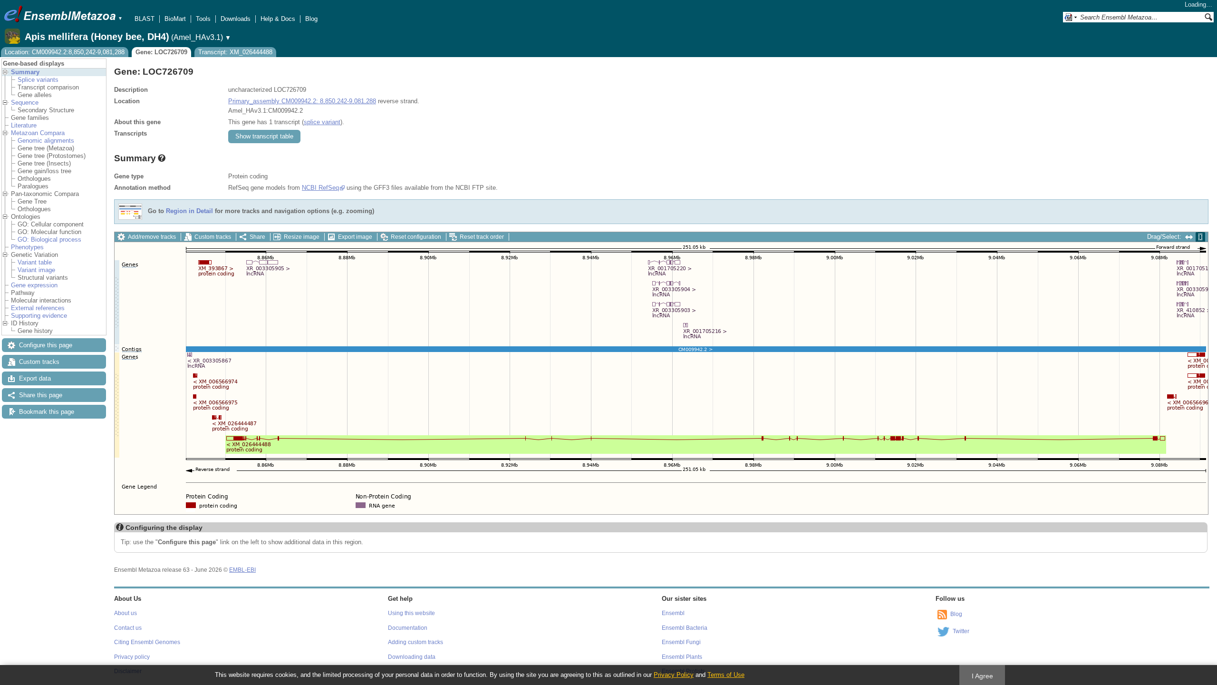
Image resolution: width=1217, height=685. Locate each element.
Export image (355, 237)
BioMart (175, 18)
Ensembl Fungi (681, 642)
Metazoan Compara (38, 133)
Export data (35, 378)
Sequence (25, 102)
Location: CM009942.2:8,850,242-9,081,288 (65, 52)
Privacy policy (132, 657)
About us (125, 613)
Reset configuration (416, 237)
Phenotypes (27, 247)
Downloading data (411, 657)
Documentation (407, 628)
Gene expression (34, 285)
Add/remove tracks (152, 237)
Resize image (301, 237)
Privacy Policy (674, 674)
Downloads (236, 18)
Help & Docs (278, 18)
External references (38, 308)
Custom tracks (39, 361)
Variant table (35, 262)
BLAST (145, 18)
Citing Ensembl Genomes (147, 642)
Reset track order (482, 237)
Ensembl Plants (682, 657)
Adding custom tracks (415, 642)
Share (257, 237)
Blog (311, 18)
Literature (24, 125)
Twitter (961, 631)
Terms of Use (725, 674)
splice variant (322, 122)
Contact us (128, 628)
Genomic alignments (46, 140)
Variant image (36, 270)
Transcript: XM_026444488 (235, 52)
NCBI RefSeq (320, 187)
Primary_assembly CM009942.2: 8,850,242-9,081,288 (302, 101)
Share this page (40, 395)
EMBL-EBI (242, 570)
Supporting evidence (39, 315)
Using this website (411, 613)
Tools (203, 18)
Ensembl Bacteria (684, 628)
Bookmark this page (46, 411)
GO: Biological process (49, 239)
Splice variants (38, 79)
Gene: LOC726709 (161, 52)
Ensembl (673, 613)
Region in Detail (189, 211)
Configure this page (45, 345)
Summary (25, 72)
